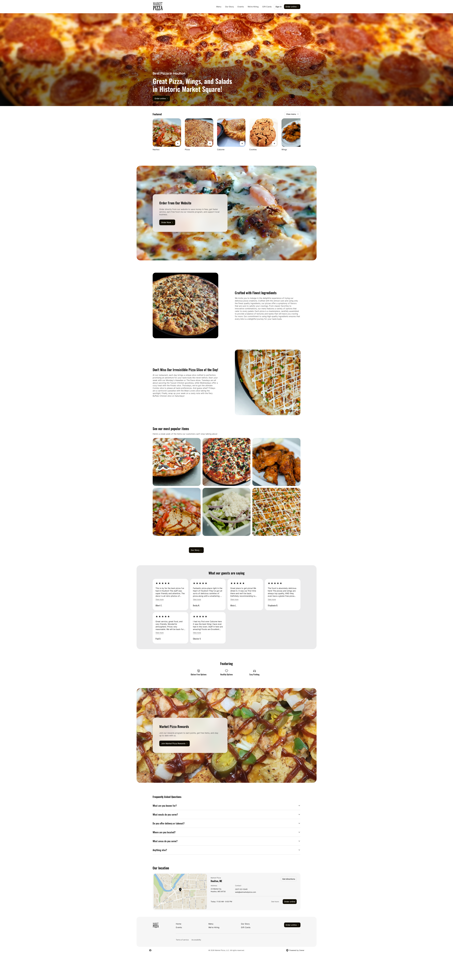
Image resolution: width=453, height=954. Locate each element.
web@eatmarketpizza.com (245, 892)
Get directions (288, 879)
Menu (218, 6)
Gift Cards (267, 6)
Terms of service (182, 940)
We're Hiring (253, 6)
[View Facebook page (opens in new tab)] (150, 950)
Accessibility (196, 940)
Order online (289, 901)
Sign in (278, 6)
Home (178, 924)
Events (241, 6)
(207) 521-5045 (241, 889)
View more (160, 599)
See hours (275, 902)
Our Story (229, 6)
